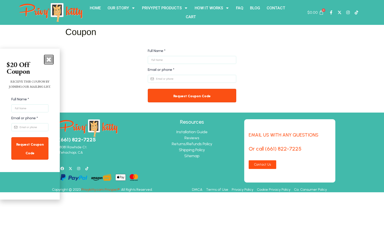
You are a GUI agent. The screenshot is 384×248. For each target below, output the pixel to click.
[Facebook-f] (331, 12)
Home (95, 8)
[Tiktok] (356, 12)
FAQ (239, 8)
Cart (191, 16)
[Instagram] (348, 12)
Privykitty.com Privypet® (101, 189)
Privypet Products (162, 8)
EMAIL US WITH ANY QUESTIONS (283, 135)
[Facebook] (62, 168)
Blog (255, 8)
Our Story (118, 8)
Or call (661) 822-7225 (275, 148)
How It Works (209, 8)
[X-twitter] (340, 12)
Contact (276, 8)
